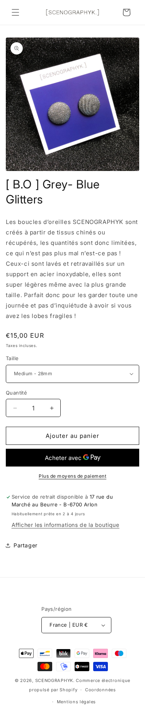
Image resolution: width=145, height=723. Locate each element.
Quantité (16, 393)
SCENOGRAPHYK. (55, 680)
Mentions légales (76, 701)
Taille (12, 358)
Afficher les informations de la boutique (65, 524)
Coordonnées (100, 689)
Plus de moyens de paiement (72, 476)
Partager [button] (26, 545)
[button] (15, 12)
